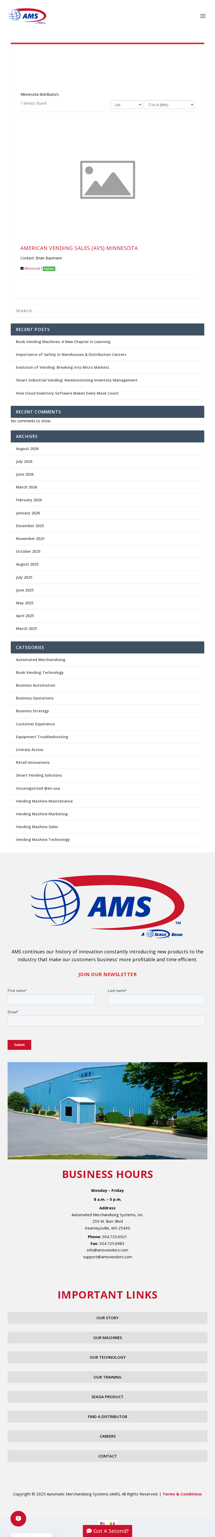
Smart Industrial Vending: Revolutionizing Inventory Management (77, 380)
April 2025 (25, 615)
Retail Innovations (33, 762)
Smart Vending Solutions (39, 775)
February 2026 (29, 499)
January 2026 (28, 512)
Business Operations (34, 698)
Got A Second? (110, 1530)
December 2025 (30, 525)
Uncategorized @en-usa (38, 788)
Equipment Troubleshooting (42, 736)
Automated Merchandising (40, 659)
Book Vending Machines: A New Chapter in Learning (63, 341)
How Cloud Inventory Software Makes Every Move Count (67, 393)
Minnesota (32, 268)
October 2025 (28, 551)
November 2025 (30, 538)
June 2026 (25, 474)
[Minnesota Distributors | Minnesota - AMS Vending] (27, 16)
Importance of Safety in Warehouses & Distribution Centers (71, 354)
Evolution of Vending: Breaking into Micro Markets (62, 367)
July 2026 (24, 461)
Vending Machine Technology (43, 839)
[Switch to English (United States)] (103, 1523)
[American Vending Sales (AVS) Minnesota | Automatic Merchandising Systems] (107, 179)
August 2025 (27, 564)
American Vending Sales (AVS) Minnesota (79, 248)
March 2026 (26, 487)
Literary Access (29, 749)
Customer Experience (35, 723)
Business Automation (35, 685)
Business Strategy (32, 710)
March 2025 (26, 628)
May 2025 (24, 602)
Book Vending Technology (40, 672)
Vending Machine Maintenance (44, 801)
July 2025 (24, 577)
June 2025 (25, 590)
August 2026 (27, 448)
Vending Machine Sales (37, 826)
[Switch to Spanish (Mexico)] (112, 1523)
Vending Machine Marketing (42, 813)
